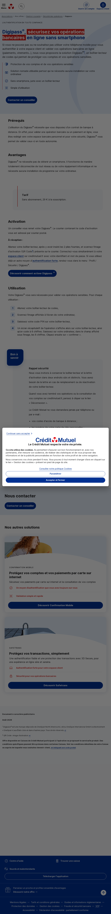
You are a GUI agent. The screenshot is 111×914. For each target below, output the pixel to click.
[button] (55, 480)
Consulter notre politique (55, 468)
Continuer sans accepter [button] (18, 433)
